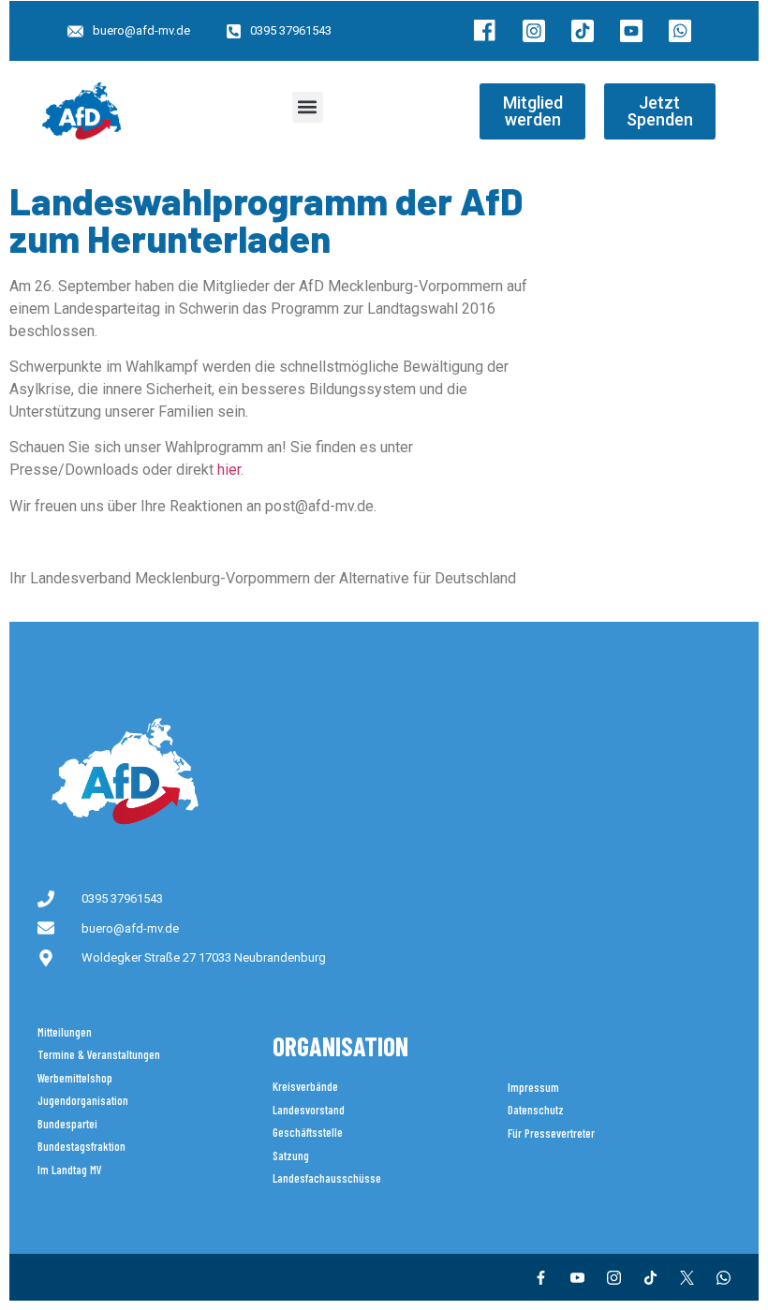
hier (229, 469)
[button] (307, 107)
